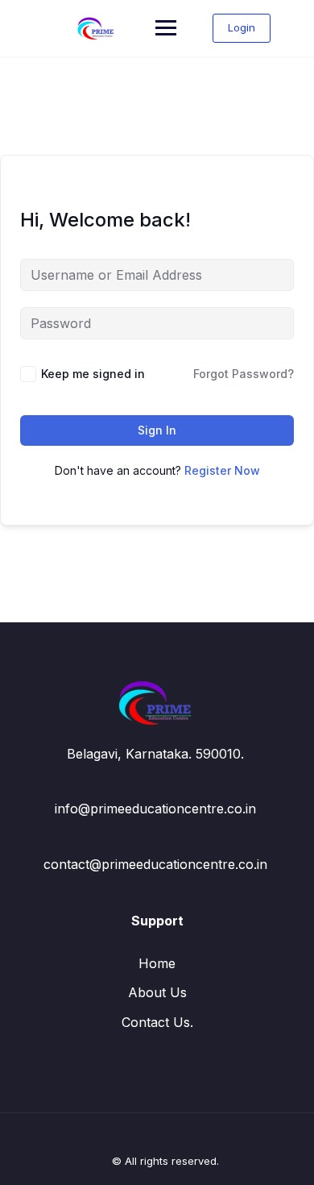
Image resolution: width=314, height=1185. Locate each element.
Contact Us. (157, 1022)
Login (241, 27)
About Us (157, 992)
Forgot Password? (243, 373)
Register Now (222, 470)
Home (157, 963)
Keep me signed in (93, 373)
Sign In (157, 430)
